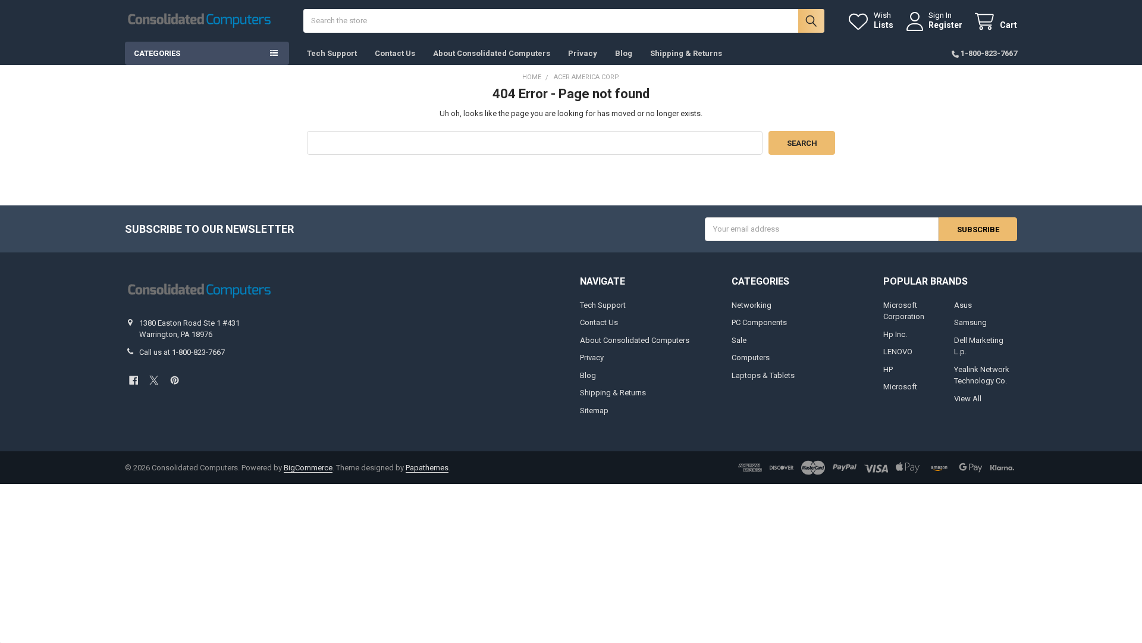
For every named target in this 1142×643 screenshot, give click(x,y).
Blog (623, 53)
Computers (751, 357)
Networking (751, 305)
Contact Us (395, 53)
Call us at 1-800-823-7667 (182, 352)
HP (888, 369)
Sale (739, 340)
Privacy (582, 53)
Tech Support (332, 53)
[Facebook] (133, 380)
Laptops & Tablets (763, 375)
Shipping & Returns (686, 53)
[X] (153, 380)
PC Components (759, 322)
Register (945, 25)
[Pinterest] (174, 380)
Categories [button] (157, 53)
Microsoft (900, 386)
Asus (963, 305)
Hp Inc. (895, 334)
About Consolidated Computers (491, 53)
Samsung (970, 322)
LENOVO (897, 351)
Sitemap (594, 410)
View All (967, 398)
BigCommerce (308, 467)
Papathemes (427, 467)
